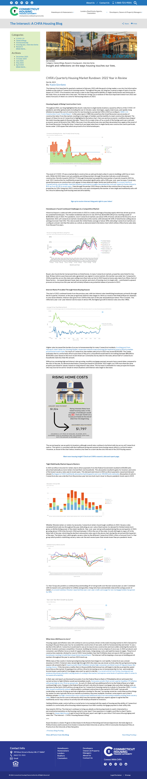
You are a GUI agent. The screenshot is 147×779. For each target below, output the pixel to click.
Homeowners (63, 751)
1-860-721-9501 (123, 2)
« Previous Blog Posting (54, 731)
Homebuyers (62, 748)
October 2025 (21, 59)
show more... (21, 49)
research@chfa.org (62, 713)
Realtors (61, 756)
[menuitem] (62, 12)
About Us (90, 3)
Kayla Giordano (58, 84)
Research (19, 47)
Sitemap (128, 775)
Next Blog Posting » (129, 735)
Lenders (60, 753)
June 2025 (20, 61)
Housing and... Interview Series (27, 45)
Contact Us (104, 3)
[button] (135, 3)
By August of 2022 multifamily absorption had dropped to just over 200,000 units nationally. (85, 474)
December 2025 (22, 57)
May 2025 (20, 63)
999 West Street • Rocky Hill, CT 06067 (29, 752)
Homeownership (22, 43)
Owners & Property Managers (91, 752)
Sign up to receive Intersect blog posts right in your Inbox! (91, 201)
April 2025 (20, 65)
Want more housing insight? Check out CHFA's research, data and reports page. (91, 456)
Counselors (62, 758)
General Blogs (21, 40)
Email (16, 758)
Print (135, 24)
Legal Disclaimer (116, 775)
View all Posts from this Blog (57, 735)
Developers (88, 748)
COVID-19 (20, 38)
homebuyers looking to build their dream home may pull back (68, 655)
